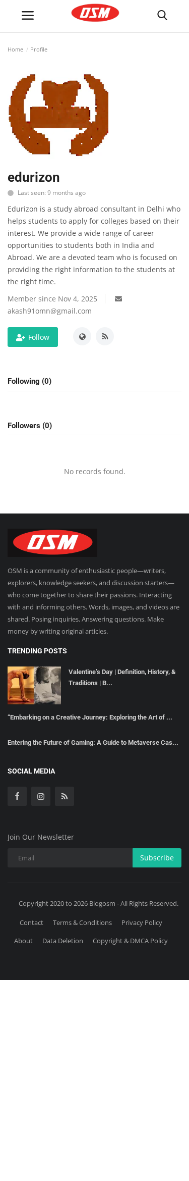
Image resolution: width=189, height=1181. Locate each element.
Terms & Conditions (82, 922)
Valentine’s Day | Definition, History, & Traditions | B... (122, 677)
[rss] (64, 796)
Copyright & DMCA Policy (130, 940)
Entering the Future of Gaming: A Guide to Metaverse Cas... (93, 742)
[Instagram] (40, 796)
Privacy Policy (141, 922)
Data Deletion (62, 940)
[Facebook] (17, 796)
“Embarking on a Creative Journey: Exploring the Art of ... (90, 717)
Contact (31, 922)
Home (15, 49)
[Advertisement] (94, 1078)
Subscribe (157, 857)
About (23, 940)
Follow (38, 337)
